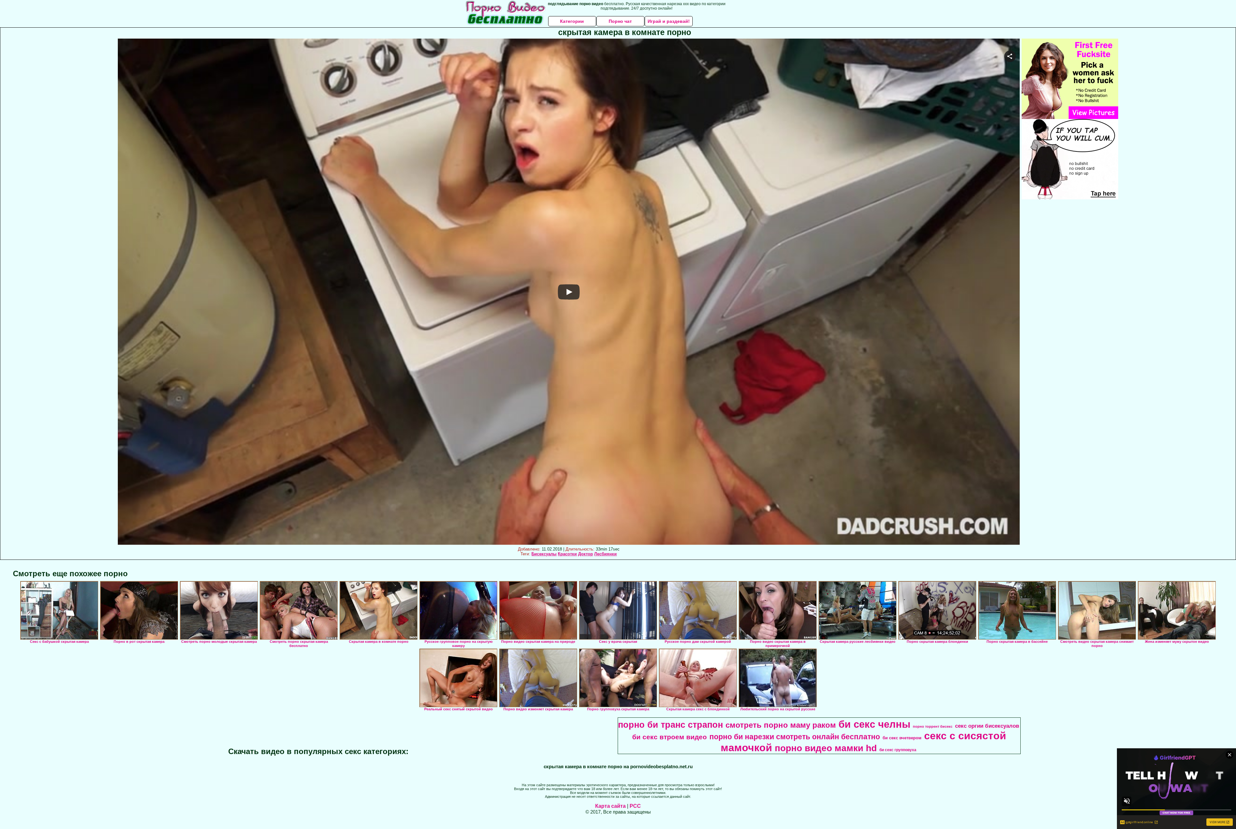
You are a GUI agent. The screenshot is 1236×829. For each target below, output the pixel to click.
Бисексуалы (544, 553)
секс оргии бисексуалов (987, 726)
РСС (635, 806)
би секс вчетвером (902, 737)
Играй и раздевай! (669, 21)
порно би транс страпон (670, 725)
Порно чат (620, 21)
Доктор (585, 553)
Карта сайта (610, 806)
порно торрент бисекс (932, 726)
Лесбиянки (605, 553)
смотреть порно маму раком (781, 725)
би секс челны (874, 724)
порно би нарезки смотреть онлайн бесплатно (794, 737)
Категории (572, 21)
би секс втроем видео (669, 737)
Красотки (567, 553)
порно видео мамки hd (826, 748)
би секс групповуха (897, 750)
